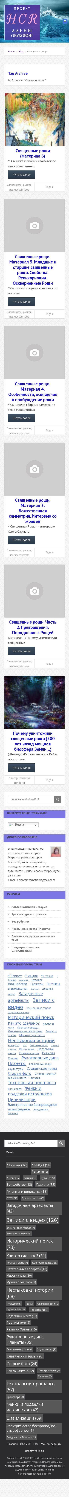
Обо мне (25, 1444)
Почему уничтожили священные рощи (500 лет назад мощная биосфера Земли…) (33, 741)
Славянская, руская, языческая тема (19, 187)
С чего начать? (45, 1074)
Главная (13, 1444)
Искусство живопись (18, 1012)
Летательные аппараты (25, 1031)
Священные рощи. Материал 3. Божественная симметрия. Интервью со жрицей (33, 510)
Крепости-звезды (28, 1027)
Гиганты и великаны (27, 1191)
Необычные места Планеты (31, 928)
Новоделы (13, 1045)
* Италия (47, 976)
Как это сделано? (23, 1023)
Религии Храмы (22, 1329)
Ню (25, 1045)
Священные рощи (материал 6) (33, 153)
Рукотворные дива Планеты (25, 1339)
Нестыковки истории (31, 1040)
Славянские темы (42, 1068)
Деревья (35, 989)
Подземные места (22, 1316)
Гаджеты (36, 984)
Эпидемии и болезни (21, 1437)
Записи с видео (33, 1219)
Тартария (35, 1077)
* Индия (31, 976)
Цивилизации (22, 1099)
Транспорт (14, 1088)
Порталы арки (29, 1053)
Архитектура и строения (29, 914)
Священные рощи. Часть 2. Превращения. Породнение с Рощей (32, 627)
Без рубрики (20, 921)
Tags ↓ (49, 186)
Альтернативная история (19, 780)
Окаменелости (39, 1045)
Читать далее (22, 174)
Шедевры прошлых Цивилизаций (25, 948)
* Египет (15, 976)
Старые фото (19, 1073)
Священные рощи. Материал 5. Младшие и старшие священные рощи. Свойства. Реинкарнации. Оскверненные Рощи (32, 270)
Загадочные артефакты (30, 1208)
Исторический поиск (31, 1017)
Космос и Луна (17, 1262)
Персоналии (26, 1049)
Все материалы (34, 1450)
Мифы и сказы (19, 1275)
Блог (35, 1444)
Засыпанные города (39, 1008)
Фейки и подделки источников (30, 1091)
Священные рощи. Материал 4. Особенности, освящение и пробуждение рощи (32, 391)
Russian (19, 824)
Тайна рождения (17, 1077)
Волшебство (17, 984)
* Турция (13, 1177)
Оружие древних (16, 1309)
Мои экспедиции (51, 1444)
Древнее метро (33, 1198)
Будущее (37, 980)
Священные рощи (40, 1064)
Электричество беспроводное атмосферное (31, 1428)
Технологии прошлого (32, 1082)
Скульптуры (16, 1069)
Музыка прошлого (32, 1035)
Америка (23, 980)
